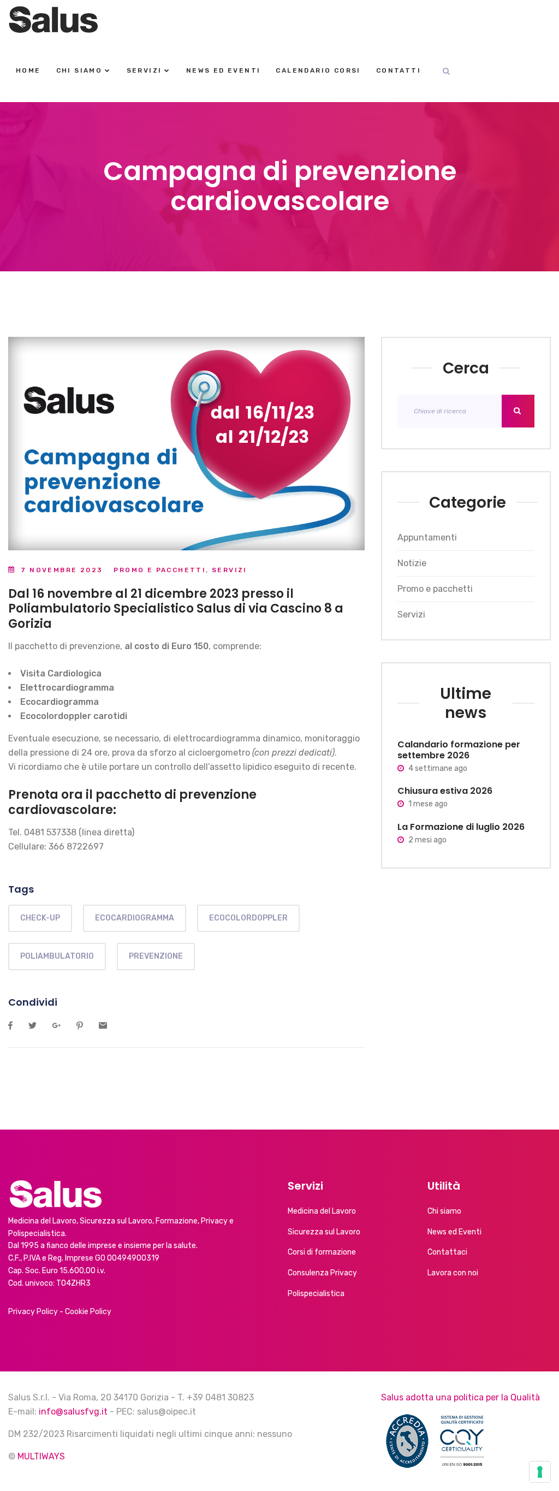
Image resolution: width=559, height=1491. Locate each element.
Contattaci (447, 1252)
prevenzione (156, 956)
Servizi (144, 70)
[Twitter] (32, 1026)
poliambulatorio (57, 956)
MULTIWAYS (41, 1456)
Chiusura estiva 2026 (444, 791)
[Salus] (53, 19)
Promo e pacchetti (160, 570)
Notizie (411, 563)
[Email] (103, 1026)
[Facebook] (10, 1026)
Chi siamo (79, 70)
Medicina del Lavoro (322, 1211)
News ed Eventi (223, 70)
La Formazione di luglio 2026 (461, 827)
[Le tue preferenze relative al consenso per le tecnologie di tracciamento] (540, 1472)
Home (28, 70)
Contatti (398, 70)
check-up (40, 918)
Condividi (32, 1002)
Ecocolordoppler (248, 918)
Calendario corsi (318, 70)
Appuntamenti (427, 537)
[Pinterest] (79, 1026)
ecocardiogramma (134, 918)
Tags (21, 889)
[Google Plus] (56, 1026)
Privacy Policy (33, 1311)
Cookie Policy (88, 1311)
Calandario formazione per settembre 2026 (458, 750)
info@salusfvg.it (73, 1411)
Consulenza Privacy (322, 1273)
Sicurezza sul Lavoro (324, 1232)
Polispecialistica (316, 1293)
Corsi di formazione (322, 1252)
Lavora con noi (452, 1273)
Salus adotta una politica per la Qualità (460, 1397)
